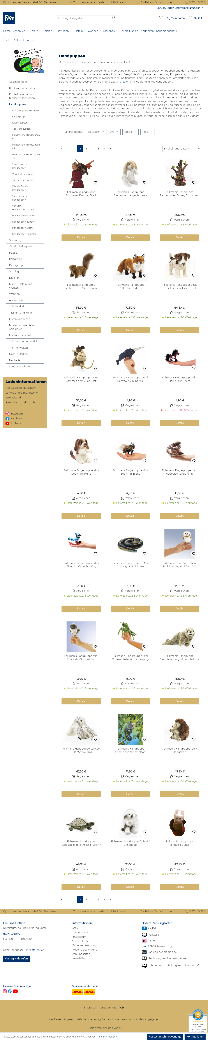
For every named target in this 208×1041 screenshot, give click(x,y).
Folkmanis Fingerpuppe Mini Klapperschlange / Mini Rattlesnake (179, 472)
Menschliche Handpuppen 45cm (26, 146)
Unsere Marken (18, 354)
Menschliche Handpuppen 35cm (26, 156)
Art (112, 131)
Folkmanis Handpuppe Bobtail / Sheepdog (130, 843)
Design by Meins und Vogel (104, 1027)
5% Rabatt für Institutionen (157, 2)
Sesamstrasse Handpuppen (19, 166)
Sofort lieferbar (73, 131)
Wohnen (14, 294)
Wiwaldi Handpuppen (23, 174)
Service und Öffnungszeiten (22, 392)
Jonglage (14, 271)
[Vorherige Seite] (68, 148)
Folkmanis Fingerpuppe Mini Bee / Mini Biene (130, 472)
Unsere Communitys (17, 986)
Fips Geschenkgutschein (20, 387)
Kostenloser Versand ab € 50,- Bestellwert (32, 2)
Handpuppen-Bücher (23, 228)
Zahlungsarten (81, 954)
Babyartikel (16, 259)
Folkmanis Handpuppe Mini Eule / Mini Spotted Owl (81, 657)
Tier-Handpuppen (21, 128)
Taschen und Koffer (21, 312)
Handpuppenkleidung (23, 215)
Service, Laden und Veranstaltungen (179, 7)
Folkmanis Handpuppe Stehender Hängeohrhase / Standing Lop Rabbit (130, 194)
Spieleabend (13, 397)
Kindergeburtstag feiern (23, 88)
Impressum (79, 936)
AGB (75, 928)
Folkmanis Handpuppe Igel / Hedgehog (179, 750)
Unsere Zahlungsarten (157, 923)
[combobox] (83, 18)
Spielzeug (15, 240)
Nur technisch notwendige (165, 1036)
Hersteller (94, 131)
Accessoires (16, 300)
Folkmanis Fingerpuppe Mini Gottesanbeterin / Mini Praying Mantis (130, 657)
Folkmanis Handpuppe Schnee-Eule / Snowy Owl (81, 750)
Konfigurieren (195, 1036)
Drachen (14, 277)
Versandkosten (81, 941)
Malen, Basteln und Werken (20, 286)
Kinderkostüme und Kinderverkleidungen (22, 96)
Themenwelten (18, 347)
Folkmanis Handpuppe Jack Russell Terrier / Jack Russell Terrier (180, 286)
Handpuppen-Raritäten (24, 234)
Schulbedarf (16, 306)
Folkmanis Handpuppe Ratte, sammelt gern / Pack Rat (81, 379)
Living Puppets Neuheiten (26, 110)
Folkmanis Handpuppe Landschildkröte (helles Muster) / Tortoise (81, 843)
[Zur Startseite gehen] (9, 18)
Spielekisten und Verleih (24, 341)
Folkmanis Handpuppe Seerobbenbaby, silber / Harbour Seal (179, 657)
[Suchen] (113, 18)
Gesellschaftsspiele (20, 246)
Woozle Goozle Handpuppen (20, 188)
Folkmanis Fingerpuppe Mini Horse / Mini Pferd (179, 379)
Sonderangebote (19, 366)
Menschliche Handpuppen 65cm (26, 137)
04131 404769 (197, 2)
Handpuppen (17, 104)
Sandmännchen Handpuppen (20, 198)
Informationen (82, 923)
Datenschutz (80, 932)
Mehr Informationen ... (108, 1036)
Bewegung (16, 265)
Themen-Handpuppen (23, 180)
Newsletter (79, 958)
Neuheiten (15, 360)
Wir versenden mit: (85, 986)
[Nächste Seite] (105, 148)
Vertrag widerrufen (16, 958)
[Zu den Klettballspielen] (25, 60)
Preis (145, 131)
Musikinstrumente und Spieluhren (23, 327)
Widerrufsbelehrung (84, 949)
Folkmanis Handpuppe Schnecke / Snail (180, 843)
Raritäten (123, 81)
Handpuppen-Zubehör (24, 221)
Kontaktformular (34, 950)
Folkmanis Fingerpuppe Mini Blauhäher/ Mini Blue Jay (81, 565)
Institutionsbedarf (20, 335)
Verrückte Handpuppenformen (23, 208)
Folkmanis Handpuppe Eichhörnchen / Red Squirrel (81, 286)
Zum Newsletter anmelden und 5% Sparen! (99, 2)
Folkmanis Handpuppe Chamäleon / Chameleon (130, 750)
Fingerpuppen (19, 116)
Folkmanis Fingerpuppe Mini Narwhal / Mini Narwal (130, 379)
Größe (128, 131)
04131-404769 (12, 934)
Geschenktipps (18, 81)
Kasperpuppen (20, 122)
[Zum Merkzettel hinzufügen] (95, 183)
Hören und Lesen (19, 319)
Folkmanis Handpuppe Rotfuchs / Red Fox (130, 286)
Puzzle (13, 252)
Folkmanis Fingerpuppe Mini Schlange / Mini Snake (130, 565)
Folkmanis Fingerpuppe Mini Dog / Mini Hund (81, 472)
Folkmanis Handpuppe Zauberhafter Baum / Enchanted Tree (179, 194)
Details (81, 237)
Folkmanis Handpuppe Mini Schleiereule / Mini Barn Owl (180, 565)
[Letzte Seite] (111, 148)
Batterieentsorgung (84, 945)
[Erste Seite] (62, 148)
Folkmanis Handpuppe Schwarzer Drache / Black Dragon (81, 194)
